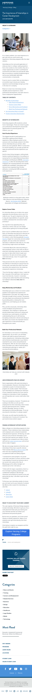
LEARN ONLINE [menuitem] (6, 650)
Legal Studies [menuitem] (7, 613)
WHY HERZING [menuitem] (6, 643)
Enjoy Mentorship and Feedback (18, 107)
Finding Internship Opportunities (15, 114)
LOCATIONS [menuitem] (5, 653)
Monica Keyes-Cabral (20, 450)
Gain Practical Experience (16, 102)
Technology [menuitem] (6, 619)
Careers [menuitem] (12, 673)
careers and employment (14, 542)
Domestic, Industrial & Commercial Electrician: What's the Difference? (12, 633)
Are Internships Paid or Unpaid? (15, 111)
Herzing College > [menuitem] (8, 7)
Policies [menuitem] (20, 673)
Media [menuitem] (5, 616)
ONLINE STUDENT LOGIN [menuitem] (9, 661)
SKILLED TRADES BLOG (16, 566)
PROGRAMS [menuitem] (5, 646)
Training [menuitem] (5, 593)
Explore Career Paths (15, 105)
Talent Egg (9, 494)
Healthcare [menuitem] (6, 610)
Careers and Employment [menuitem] (10, 596)
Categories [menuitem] (5, 29)
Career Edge (9, 497)
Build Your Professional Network (18, 109)
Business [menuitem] (6, 602)
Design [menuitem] (5, 604)
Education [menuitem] (6, 607)
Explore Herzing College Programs (16, 532)
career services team (16, 441)
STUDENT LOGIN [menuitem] (6, 658)
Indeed (8, 490)
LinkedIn (8, 492)
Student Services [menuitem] (8, 599)
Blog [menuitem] (15, 7)
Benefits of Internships (12, 100)
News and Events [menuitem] (8, 590)
